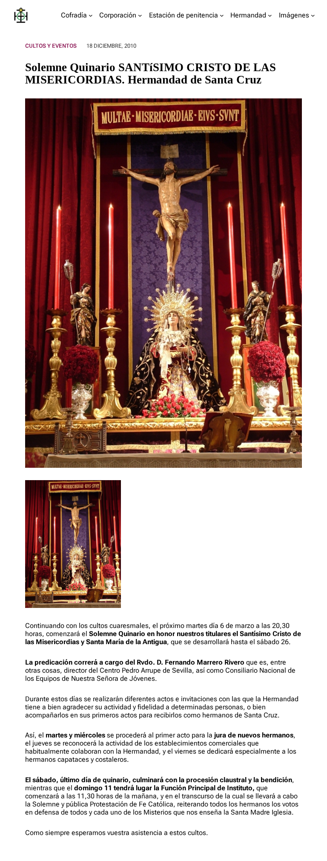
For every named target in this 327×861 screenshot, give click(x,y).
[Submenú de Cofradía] (91, 15)
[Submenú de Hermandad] (270, 15)
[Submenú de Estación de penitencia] (222, 15)
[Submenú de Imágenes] (313, 15)
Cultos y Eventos (51, 46)
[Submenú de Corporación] (140, 15)
